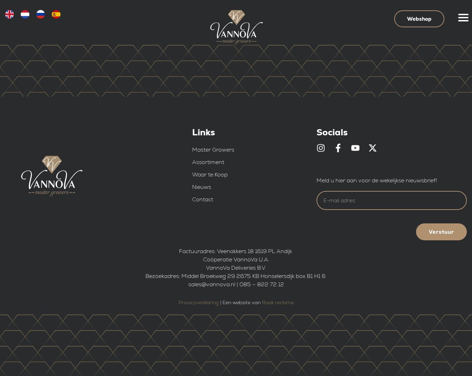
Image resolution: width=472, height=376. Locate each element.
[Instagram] (321, 148)
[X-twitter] (372, 148)
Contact (202, 199)
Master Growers (213, 149)
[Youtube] (355, 148)
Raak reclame (278, 302)
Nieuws (201, 187)
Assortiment (208, 162)
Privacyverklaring (199, 302)
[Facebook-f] (338, 148)
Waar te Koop (210, 174)
